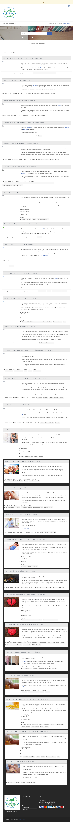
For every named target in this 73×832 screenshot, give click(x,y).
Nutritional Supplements (38, 507)
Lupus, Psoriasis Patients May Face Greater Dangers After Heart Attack (25, 594)
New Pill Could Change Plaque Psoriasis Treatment (18, 80)
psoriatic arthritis (40, 228)
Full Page (29, 73)
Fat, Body (29, 219)
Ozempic (67, 127)
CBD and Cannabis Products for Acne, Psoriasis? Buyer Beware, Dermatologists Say (30, 731)
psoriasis (35, 85)
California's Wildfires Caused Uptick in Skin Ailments (20, 571)
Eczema (49, 291)
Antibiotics (47, 692)
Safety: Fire (61, 587)
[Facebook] (69, 6)
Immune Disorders (42, 291)
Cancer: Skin (37, 480)
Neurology (54, 668)
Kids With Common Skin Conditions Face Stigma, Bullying (20, 298)
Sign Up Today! (60, 5)
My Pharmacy (40, 20)
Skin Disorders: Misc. (45, 93)
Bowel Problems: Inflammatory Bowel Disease (12, 185)
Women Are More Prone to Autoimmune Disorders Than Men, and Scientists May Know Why (31, 350)
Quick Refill (44, 5)
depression (23, 173)
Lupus (42, 73)
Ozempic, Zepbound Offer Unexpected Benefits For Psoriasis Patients (23, 123)
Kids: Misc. (17, 782)
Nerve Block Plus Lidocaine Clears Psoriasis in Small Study (23, 652)
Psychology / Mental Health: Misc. (29, 321)
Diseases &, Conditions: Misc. (57, 724)
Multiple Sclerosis (18, 183)
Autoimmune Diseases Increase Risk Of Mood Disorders (19, 167)
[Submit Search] (49, 33)
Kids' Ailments (10, 782)
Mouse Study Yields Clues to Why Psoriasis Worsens (19, 326)
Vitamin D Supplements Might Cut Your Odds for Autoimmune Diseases (27, 699)
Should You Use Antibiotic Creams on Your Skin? (20, 675)
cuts (23, 686)
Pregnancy (39, 397)
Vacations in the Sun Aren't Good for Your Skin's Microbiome (22, 461)
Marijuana (54, 756)
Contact (65, 20)
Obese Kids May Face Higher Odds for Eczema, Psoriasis (20, 273)
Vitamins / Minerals (48, 507)
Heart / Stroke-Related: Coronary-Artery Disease (16, 642)
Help (32, 5)
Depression (11, 183)
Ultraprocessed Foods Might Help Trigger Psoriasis (18, 244)
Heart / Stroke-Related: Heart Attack (34, 620)
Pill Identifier (37, 5)
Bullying (54, 321)
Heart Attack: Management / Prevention (13, 644)
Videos (36, 37)
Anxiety (5, 183)
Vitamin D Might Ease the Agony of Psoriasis (17, 488)
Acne (64, 321)
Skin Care (52, 159)
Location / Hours (52, 5)
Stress (38, 115)
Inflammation (35, 724)
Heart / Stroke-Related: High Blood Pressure (37, 642)
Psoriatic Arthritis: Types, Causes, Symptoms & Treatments (21, 514)
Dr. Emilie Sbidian (44, 255)
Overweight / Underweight (42, 219)
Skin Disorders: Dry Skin (43, 159)
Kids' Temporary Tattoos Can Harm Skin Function (21, 761)
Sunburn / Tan (8, 480)
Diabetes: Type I (36, 371)
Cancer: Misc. (36, 73)
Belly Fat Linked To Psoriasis (11, 192)
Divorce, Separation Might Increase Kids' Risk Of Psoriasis (19, 101)
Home (50, 23)
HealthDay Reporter (25, 209)
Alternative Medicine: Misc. (29, 756)
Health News (27, 37)
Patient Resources (53, 20)
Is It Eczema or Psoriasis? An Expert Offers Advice (18, 430)
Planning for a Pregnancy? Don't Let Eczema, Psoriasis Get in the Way (25, 539)
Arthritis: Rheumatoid (27, 183)
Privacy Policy (25, 809)
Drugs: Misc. (36, 93)
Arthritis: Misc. (53, 73)
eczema (56, 278)
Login (66, 5)
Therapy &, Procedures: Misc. (44, 668)
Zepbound (25, 129)
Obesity (23, 219)
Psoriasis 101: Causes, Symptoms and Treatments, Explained (20, 143)
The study (24, 661)
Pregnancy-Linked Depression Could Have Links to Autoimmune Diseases (25, 378)
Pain (42, 532)
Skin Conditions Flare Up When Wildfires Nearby (18, 405)
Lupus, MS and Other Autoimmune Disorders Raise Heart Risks (24, 624)
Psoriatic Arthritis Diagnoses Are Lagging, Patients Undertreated (22, 224)
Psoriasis (46, 73)
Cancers (42, 67)
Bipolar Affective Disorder (48, 183)
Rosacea (48, 756)
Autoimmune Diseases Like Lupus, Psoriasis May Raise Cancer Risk (22, 58)
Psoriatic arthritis (25, 528)
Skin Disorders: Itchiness (26, 507)
